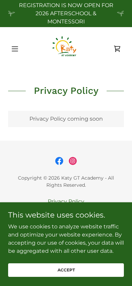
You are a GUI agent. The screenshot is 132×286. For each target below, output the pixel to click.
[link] (66, 48)
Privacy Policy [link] (66, 201)
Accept (66, 269)
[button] (16, 49)
